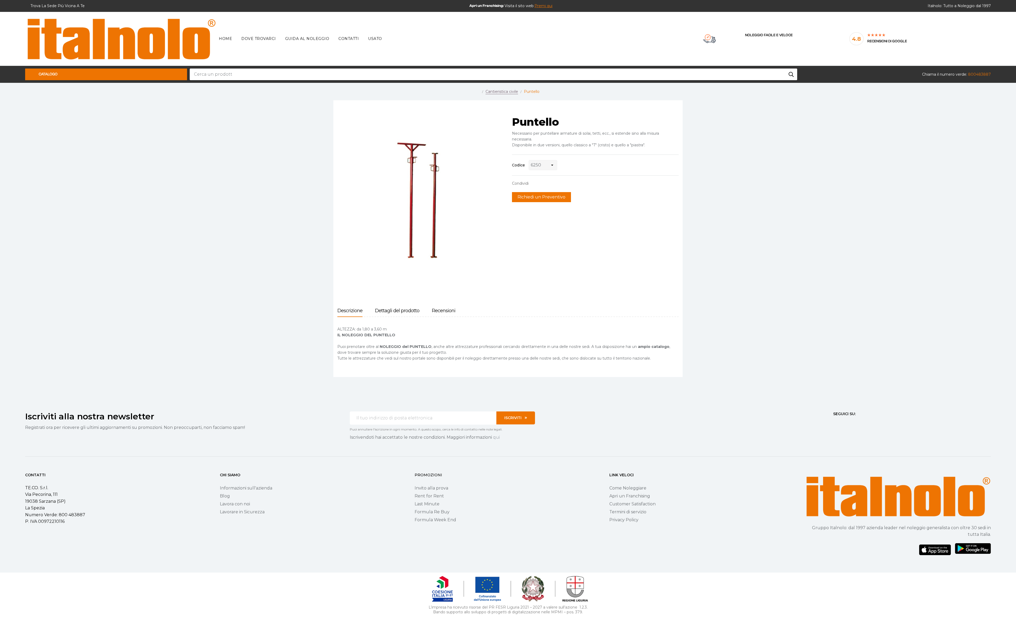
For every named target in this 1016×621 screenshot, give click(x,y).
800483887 (979, 74)
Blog (225, 495)
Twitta (543, 183)
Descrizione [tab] (349, 311)
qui (496, 437)
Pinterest (551, 183)
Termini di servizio (627, 511)
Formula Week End (435, 519)
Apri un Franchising (629, 495)
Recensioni (443, 311)
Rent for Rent (429, 495)
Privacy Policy (623, 519)
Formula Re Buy (432, 511)
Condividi (535, 183)
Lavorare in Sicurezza (242, 511)
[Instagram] (845, 423)
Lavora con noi (235, 503)
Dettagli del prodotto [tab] (397, 311)
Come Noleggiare (627, 488)
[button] (543, 6)
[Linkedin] (864, 423)
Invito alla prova (431, 488)
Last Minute (427, 503)
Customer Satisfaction (632, 503)
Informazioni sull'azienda (246, 488)
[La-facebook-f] (835, 423)
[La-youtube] (854, 423)
